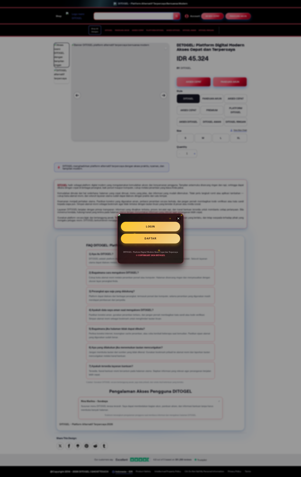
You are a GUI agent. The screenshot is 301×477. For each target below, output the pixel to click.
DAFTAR (150, 238)
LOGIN (150, 226)
